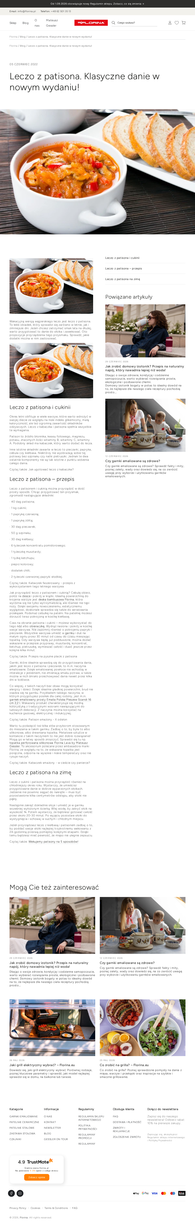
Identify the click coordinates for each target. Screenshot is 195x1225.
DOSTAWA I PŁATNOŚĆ (127, 1122)
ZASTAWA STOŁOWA (22, 1133)
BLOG (47, 1133)
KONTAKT (50, 1122)
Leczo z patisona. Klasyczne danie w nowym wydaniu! (60, 36)
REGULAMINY (86, 1143)
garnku (69, 633)
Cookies (35, 1208)
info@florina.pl (27, 11)
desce (26, 596)
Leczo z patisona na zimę (122, 279)
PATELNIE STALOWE (22, 1127)
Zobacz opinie (36, 1177)
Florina (14, 36)
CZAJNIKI (15, 1139)
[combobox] (134, 22)
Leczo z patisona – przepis (123, 268)
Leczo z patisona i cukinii (122, 258)
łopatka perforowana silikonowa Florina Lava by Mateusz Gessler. (49, 744)
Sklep (13, 23)
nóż (19, 626)
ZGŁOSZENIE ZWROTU (127, 1137)
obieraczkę (37, 626)
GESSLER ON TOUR (56, 1139)
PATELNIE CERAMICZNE (24, 1122)
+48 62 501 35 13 (61, 11)
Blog (25, 23)
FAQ (115, 1116)
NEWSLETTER (52, 1127)
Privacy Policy (18, 1208)
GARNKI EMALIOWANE (24, 1116)
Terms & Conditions (56, 1208)
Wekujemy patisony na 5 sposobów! (53, 841)
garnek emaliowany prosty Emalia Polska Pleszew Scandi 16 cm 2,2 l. (50, 701)
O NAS (48, 1116)
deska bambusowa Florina (56, 599)
